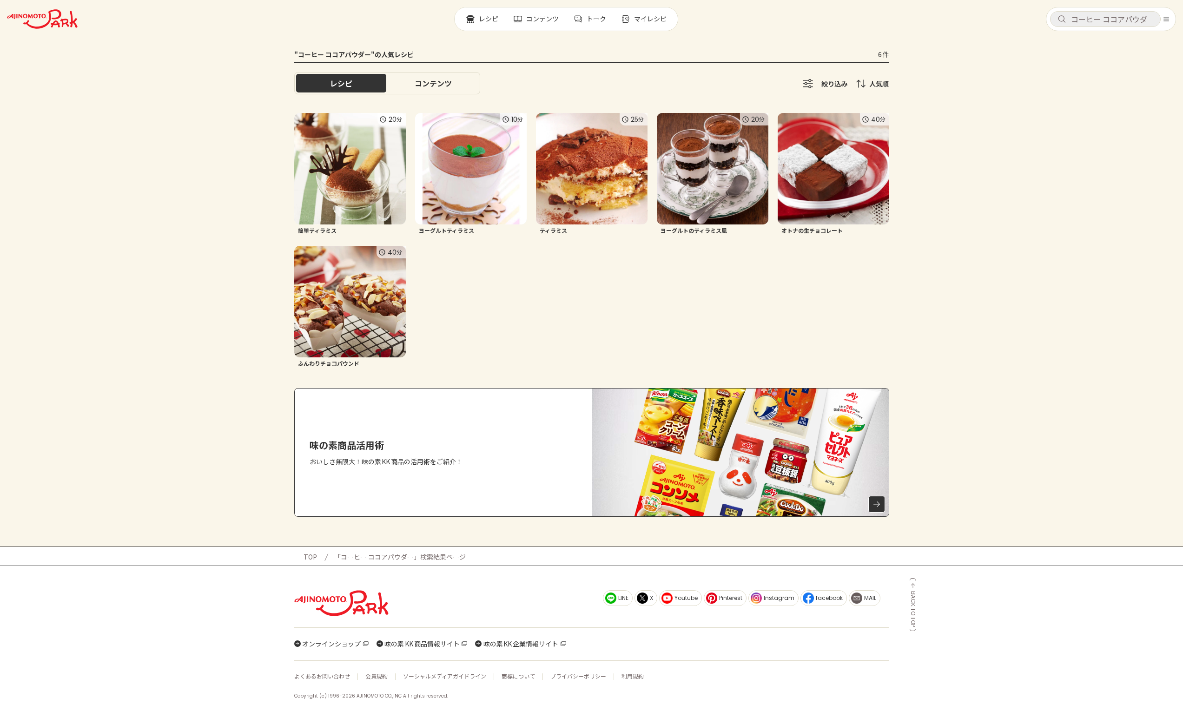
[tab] (433, 83)
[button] (1105, 19)
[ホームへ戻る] (42, 19)
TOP (310, 556)
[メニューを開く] (1166, 19)
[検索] (1061, 19)
